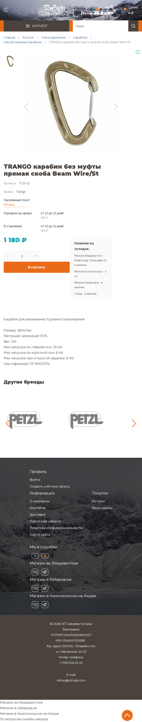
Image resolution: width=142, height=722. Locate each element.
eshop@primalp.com (71, 680)
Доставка (37, 514)
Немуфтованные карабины (22, 42)
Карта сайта (40, 534)
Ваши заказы (102, 508)
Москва (9, 204)
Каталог (40, 26)
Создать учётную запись (50, 486)
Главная (9, 37)
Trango (21, 191)
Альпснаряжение (54, 37)
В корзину (36, 267)
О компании (39, 501)
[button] (133, 423)
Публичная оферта (45, 521)
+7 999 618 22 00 (71, 663)
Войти (35, 480)
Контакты (37, 508)
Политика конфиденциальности (56, 528)
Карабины (80, 37)
